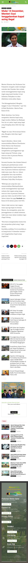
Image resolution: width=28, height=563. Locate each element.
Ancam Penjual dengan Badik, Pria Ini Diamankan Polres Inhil (17, 373)
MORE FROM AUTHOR (19, 280)
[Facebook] (8, 246)
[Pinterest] (15, 246)
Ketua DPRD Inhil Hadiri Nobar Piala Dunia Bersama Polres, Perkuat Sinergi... (18, 456)
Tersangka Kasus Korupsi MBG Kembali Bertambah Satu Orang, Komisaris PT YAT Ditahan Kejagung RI (17, 339)
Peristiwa (14, 5)
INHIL (3, 350)
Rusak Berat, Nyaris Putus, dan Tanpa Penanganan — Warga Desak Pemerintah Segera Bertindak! (18, 349)
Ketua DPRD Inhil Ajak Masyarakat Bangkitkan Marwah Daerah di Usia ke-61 (18, 473)
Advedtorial (13, 441)
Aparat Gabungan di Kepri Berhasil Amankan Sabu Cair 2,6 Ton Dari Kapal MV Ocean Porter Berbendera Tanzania (18, 303)
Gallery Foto (13, 467)
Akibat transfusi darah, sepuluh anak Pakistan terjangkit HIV (20, 257)
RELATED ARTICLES (7, 280)
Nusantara (8, 5)
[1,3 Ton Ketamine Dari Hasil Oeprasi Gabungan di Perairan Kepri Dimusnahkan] (5, 320)
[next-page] (5, 379)
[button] (2, 2)
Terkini (4, 421)
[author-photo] (14, 272)
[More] (22, 246)
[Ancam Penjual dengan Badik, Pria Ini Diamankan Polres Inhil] (5, 372)
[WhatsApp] (18, 246)
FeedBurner (17, 414)
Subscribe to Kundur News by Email (10, 402)
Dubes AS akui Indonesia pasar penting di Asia (6, 257)
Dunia (3, 302)
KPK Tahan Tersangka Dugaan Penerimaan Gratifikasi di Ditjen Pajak (17, 312)
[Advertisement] (14, 67)
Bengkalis (13, 431)
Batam (3, 321)
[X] (11, 246)
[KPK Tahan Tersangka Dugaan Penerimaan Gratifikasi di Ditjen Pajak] (5, 312)
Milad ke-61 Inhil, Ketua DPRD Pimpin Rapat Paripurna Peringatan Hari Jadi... (18, 464)
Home (3, 5)
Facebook (19, 198)
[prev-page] (3, 379)
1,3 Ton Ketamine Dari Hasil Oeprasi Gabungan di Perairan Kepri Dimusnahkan (18, 321)
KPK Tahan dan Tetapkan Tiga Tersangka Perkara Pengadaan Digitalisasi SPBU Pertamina (17, 330)
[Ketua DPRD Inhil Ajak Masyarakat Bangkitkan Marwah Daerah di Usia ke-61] (5, 473)
